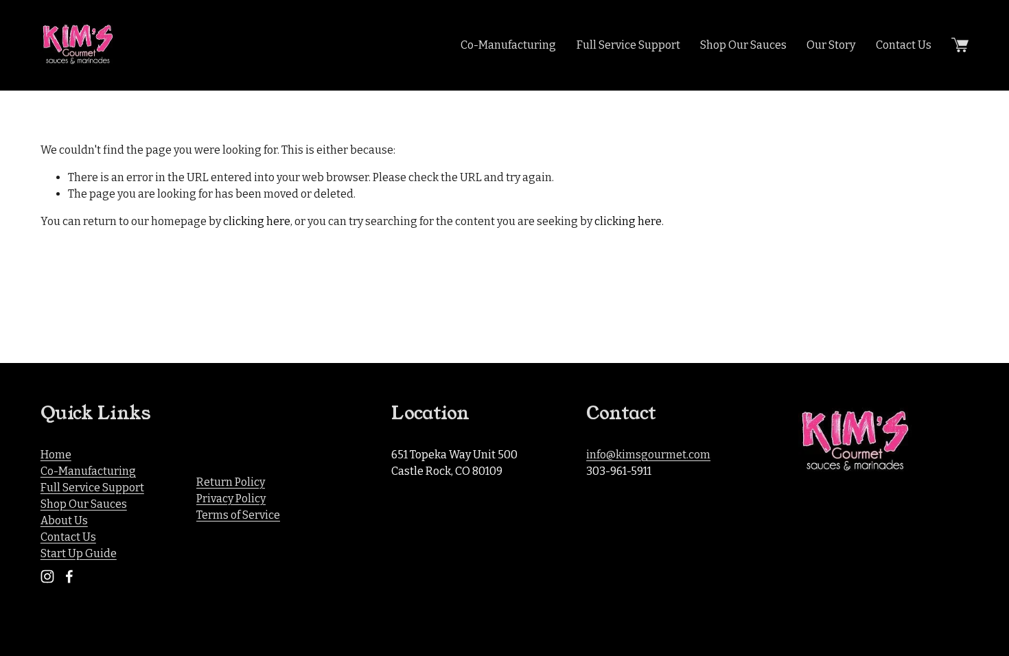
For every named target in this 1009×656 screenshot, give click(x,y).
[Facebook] (69, 576)
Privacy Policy (231, 498)
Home (55, 454)
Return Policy (230, 482)
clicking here (256, 221)
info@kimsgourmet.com (648, 454)
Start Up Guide (78, 553)
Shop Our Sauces (743, 44)
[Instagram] (47, 576)
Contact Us (903, 44)
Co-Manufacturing (508, 44)
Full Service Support (628, 44)
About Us (64, 520)
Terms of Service (238, 515)
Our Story (831, 44)
